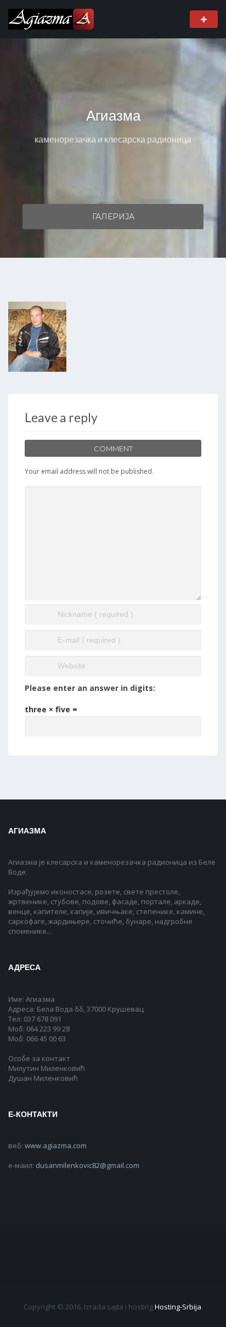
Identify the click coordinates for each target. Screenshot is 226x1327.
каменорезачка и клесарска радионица (113, 139)
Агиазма (113, 115)
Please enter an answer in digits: (90, 688)
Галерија (113, 217)
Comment (113, 448)
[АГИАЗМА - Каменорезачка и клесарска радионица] (51, 18)
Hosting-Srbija (178, 1307)
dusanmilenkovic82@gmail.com (87, 1165)
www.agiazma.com (56, 1145)
